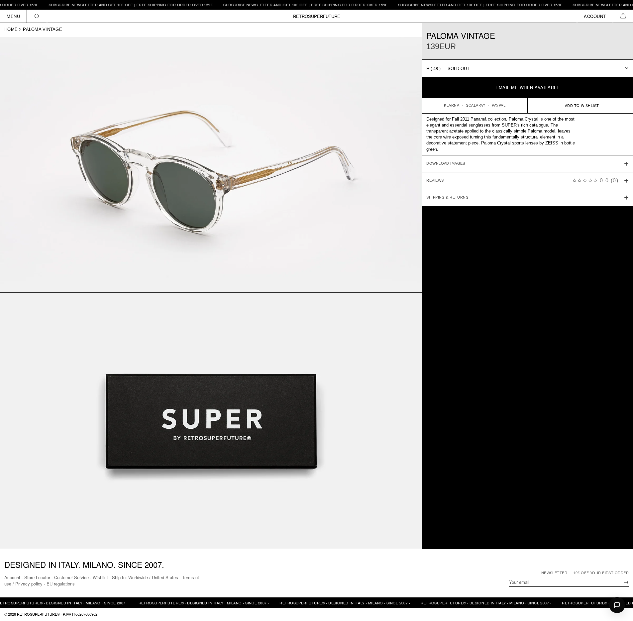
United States (165, 577)
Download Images (445, 163)
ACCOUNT (595, 16)
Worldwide (138, 577)
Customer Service (71, 577)
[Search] (37, 16)
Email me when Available (527, 87)
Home (11, 29)
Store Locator (37, 577)
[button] (623, 16)
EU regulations (61, 583)
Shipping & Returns (447, 197)
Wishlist (100, 577)
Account (12, 577)
